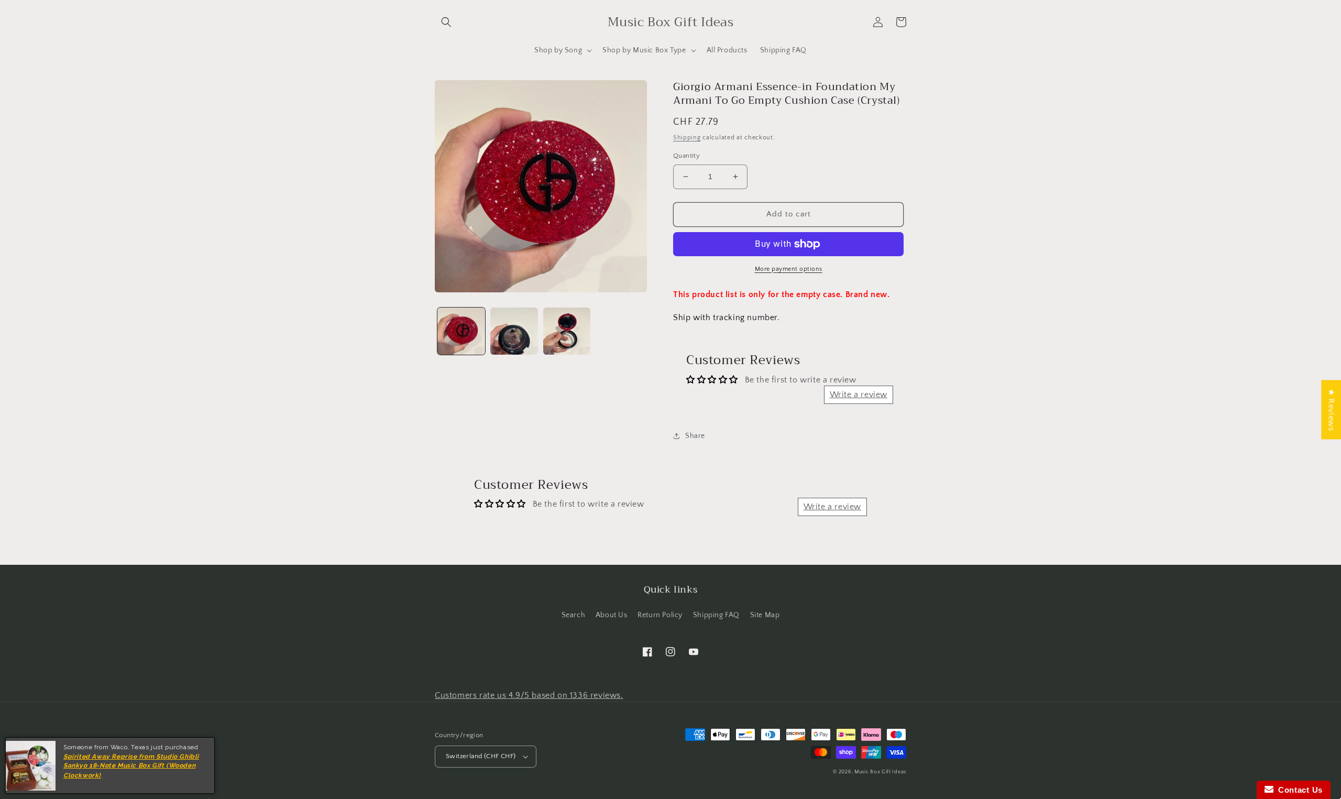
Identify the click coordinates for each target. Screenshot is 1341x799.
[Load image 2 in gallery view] (514, 331)
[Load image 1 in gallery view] (461, 331)
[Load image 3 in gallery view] (567, 331)
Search (574, 615)
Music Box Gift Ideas (880, 772)
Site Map (765, 615)
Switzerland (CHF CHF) (480, 756)
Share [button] (695, 436)
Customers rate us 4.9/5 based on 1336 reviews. (529, 695)
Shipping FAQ (716, 615)
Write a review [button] (858, 394)
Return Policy (660, 615)
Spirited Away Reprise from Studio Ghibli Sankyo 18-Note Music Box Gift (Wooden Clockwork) (131, 766)
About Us (612, 615)
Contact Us (1298, 789)
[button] (446, 22)
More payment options (788, 269)
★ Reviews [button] (1331, 409)
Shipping (687, 137)
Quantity (686, 155)
